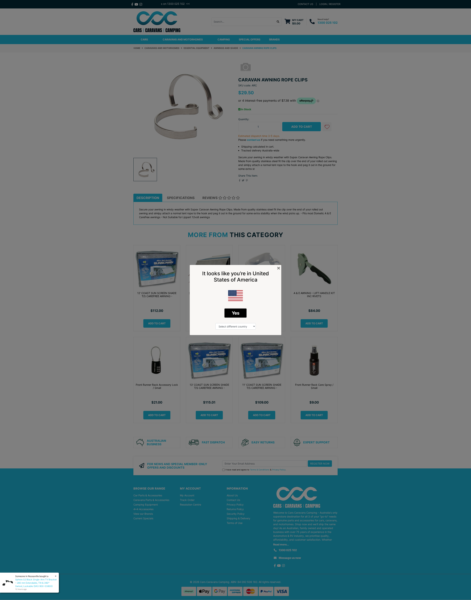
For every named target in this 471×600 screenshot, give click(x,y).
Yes (235, 313)
